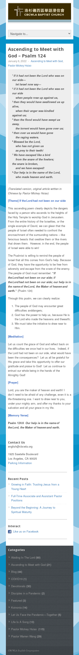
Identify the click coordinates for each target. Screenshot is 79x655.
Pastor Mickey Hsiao (20, 65)
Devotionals (18, 586)
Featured (16, 600)
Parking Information (20, 463)
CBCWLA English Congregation (23, 650)
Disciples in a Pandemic (26, 593)
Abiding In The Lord (23, 557)
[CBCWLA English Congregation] (39, 17)
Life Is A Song (20, 622)
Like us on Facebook (26, 531)
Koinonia (16, 607)
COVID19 (17, 579)
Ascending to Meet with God (47, 61)
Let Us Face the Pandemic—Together (34, 615)
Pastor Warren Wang (23, 636)
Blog (14, 572)
